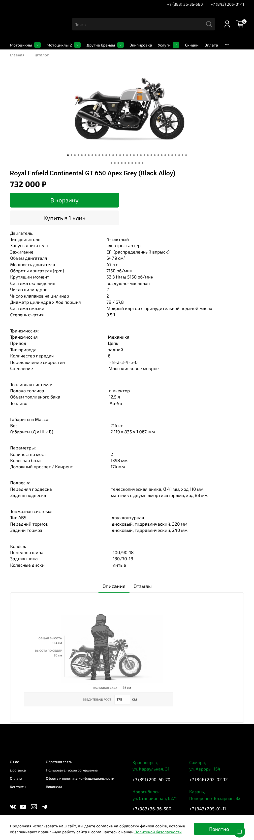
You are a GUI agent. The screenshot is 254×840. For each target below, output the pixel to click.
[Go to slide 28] (161, 155)
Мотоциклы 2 (59, 45)
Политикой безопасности (158, 831)
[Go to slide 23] (144, 155)
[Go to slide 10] (99, 155)
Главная (17, 54)
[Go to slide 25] (151, 155)
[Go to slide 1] (68, 155)
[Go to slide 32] (175, 155)
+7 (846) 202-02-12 (208, 779)
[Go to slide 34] (182, 155)
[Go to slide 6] (85, 155)
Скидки (191, 45)
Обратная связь (59, 762)
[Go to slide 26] (155, 155)
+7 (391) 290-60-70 (151, 779)
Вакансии (54, 787)
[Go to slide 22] (141, 155)
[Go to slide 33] (179, 155)
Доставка (18, 770)
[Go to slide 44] (139, 163)
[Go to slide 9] (95, 155)
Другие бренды (101, 45)
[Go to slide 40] (125, 163)
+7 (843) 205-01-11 (227, 4)
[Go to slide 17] (123, 155)
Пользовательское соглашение (72, 770)
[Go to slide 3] (75, 155)
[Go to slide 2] (71, 155)
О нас (14, 762)
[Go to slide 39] (122, 163)
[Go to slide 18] (127, 155)
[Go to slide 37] (115, 163)
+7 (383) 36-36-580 (185, 4)
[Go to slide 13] (109, 155)
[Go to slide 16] (120, 155)
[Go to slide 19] (130, 155)
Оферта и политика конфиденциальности (80, 778)
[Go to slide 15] (116, 155)
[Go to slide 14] (113, 155)
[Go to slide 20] (134, 155)
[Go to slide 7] (89, 155)
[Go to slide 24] (148, 155)
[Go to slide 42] (132, 163)
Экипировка (141, 45)
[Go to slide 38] (118, 163)
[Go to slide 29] (165, 155)
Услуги (164, 45)
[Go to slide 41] (128, 163)
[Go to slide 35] (186, 155)
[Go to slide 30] (168, 155)
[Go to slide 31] (172, 155)
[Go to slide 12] (106, 155)
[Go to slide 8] (92, 155)
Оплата (211, 45)
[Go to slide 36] (111, 163)
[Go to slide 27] (158, 155)
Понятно (219, 829)
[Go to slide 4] (78, 155)
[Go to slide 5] (82, 155)
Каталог (41, 54)
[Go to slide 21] (137, 155)
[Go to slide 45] (142, 163)
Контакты (18, 787)
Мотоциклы (21, 45)
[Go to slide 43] (135, 163)
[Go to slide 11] (102, 155)
